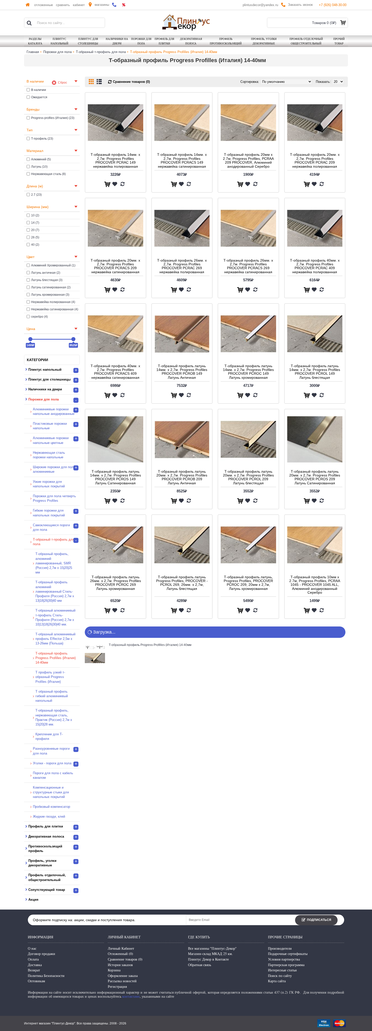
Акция (33, 899)
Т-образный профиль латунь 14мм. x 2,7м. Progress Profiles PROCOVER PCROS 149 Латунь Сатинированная (115, 477)
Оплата (33, 959)
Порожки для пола (57, 52)
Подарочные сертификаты (287, 953)
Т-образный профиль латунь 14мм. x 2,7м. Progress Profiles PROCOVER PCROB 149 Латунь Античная (181, 372)
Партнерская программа (286, 964)
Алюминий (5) (41, 159)
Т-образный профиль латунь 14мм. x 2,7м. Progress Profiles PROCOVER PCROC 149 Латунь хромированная (248, 372)
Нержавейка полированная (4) (53, 302)
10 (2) (35, 215)
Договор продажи (41, 953)
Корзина (114, 970)
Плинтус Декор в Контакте (208, 959)
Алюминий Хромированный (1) (53, 265)
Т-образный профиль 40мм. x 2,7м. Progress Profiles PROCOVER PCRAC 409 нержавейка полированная (315, 266)
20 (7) (35, 230)
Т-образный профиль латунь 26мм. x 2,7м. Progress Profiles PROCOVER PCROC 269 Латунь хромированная (115, 583)
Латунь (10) (39, 166)
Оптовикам (36, 980)
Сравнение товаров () (125, 959)
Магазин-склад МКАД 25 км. (210, 953)
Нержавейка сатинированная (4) (54, 309)
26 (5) (35, 237)
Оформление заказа (123, 975)
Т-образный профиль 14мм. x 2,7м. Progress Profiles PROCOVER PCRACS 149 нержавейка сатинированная (182, 160)
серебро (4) (39, 316)
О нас (32, 948)
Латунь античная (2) (45, 272)
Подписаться (319, 920)
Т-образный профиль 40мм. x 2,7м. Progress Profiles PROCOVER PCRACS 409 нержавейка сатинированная (115, 372)
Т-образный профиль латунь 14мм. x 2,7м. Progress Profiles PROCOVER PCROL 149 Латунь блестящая (314, 372)
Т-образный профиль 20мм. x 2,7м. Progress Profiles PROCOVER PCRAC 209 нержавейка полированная (315, 160)
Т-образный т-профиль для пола (101, 52)
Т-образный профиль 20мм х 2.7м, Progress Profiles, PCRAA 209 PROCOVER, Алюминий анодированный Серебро (248, 160)
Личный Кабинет (121, 948)
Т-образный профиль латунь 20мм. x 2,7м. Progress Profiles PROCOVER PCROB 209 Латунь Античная (181, 477)
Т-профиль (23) (42, 138)
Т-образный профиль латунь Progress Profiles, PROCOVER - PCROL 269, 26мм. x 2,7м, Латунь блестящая (182, 583)
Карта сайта (277, 980)
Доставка (35, 964)
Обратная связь (199, 964)
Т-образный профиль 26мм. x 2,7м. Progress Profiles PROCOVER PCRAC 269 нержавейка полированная (182, 266)
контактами (131, 996)
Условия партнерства (284, 959)
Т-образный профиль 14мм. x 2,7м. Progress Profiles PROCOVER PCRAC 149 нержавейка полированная (115, 160)
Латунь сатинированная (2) (51, 287)
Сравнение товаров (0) (131, 82)
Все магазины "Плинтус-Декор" (212, 948)
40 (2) (35, 244)
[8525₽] (73, 339)
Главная (33, 52)
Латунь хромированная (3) (50, 294)
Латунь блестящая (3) (47, 280)
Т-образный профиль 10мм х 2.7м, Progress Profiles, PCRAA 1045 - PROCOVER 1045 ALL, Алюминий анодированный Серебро (314, 585)
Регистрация (117, 986)
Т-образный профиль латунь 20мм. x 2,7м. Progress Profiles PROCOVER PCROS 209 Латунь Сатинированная (314, 477)
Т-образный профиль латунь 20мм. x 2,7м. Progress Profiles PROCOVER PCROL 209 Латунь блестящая (248, 477)
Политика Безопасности (46, 975)
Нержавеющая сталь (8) (48, 174)
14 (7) (35, 222)
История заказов (120, 964)
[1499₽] (30, 339)
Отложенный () (120, 953)
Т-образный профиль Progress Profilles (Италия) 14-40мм (173, 52)
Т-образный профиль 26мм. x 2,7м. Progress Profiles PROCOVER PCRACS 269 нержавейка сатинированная (248, 266)
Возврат (34, 970)
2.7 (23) (36, 194)
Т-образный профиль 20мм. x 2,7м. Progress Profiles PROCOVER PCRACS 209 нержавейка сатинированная (115, 266)
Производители (280, 948)
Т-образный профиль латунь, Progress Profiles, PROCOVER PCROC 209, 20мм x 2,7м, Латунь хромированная (248, 583)
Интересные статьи (282, 970)
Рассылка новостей (122, 980)
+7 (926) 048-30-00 (332, 5)
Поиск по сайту (280, 975)
